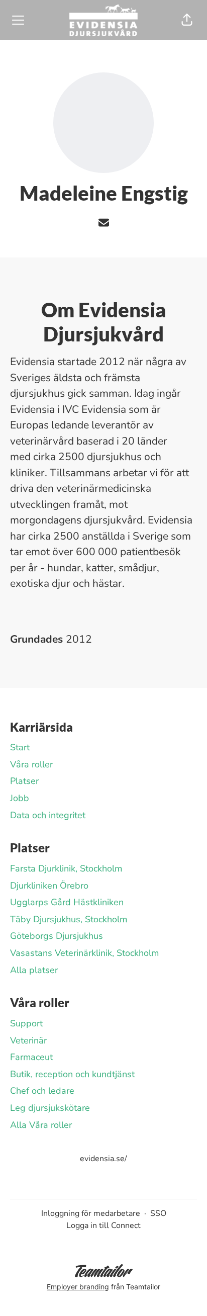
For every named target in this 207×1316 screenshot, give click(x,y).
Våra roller (31, 764)
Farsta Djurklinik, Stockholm (66, 868)
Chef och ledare (42, 1091)
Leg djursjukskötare (50, 1108)
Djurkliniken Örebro (49, 886)
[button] (187, 20)
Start (20, 747)
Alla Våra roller (41, 1125)
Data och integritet (47, 815)
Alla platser (34, 970)
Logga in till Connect (103, 1225)
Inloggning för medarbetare (90, 1213)
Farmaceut (31, 1057)
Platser (24, 781)
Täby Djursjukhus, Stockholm (68, 919)
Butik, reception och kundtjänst (72, 1074)
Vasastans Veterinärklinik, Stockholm (84, 953)
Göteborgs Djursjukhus (56, 936)
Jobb (19, 798)
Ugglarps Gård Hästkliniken (67, 902)
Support (26, 1023)
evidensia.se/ (103, 1158)
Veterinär (28, 1040)
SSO (158, 1213)
